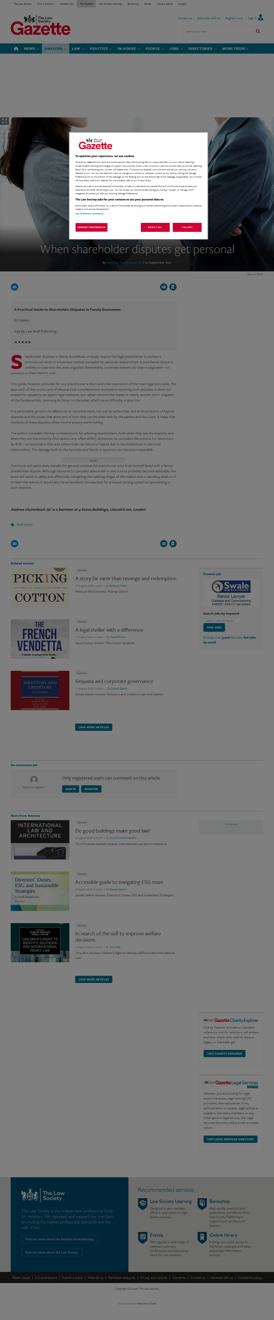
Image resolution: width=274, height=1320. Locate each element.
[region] (138, 186)
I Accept (187, 227)
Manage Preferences (91, 227)
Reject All (155, 227)
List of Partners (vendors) (89, 213)
